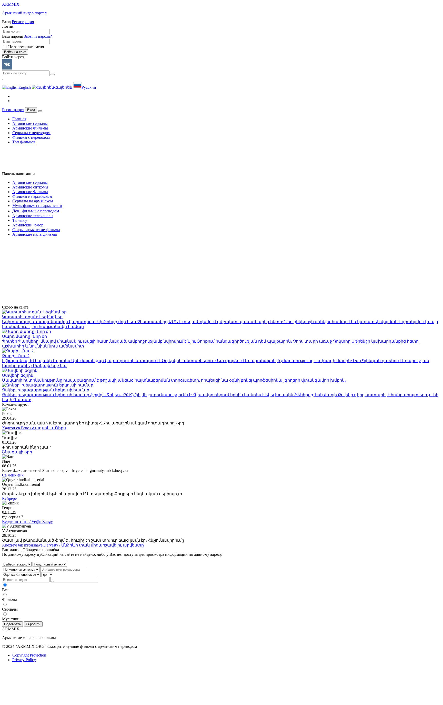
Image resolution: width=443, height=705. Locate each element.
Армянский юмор (27, 225)
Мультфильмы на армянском (37, 205)
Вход (31, 110)
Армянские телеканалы (32, 216)
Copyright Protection (29, 655)
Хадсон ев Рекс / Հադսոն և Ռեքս (34, 428)
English (24, 87)
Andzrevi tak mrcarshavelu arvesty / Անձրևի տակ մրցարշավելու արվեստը (73, 545)
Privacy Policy (24, 660)
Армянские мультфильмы (34, 234)
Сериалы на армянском (32, 201)
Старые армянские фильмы (36, 229)
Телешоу (19, 220)
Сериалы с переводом (31, 133)
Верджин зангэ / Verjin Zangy (27, 521)
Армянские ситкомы (30, 187)
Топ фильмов (23, 142)
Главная (19, 119)
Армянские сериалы (30, 123)
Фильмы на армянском (32, 196)
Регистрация (23, 21)
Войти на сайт (15, 52)
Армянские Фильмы (30, 128)
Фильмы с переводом (31, 137)
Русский (89, 87)
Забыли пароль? (38, 36)
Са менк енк (13, 475)
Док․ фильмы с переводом (35, 211)
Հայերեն (63, 87)
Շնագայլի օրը (17, 452)
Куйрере (9, 498)
